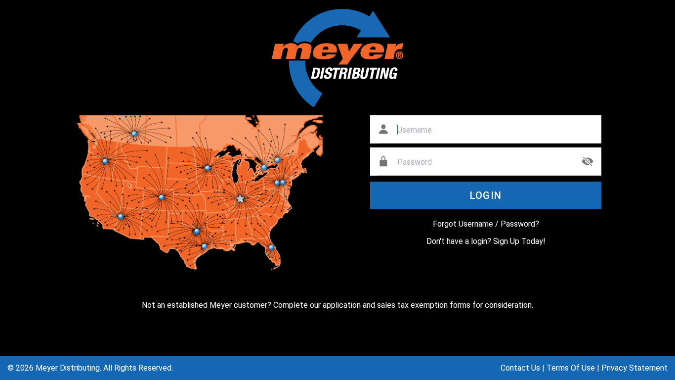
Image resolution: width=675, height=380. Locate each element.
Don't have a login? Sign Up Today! (486, 241)
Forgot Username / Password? (486, 224)
